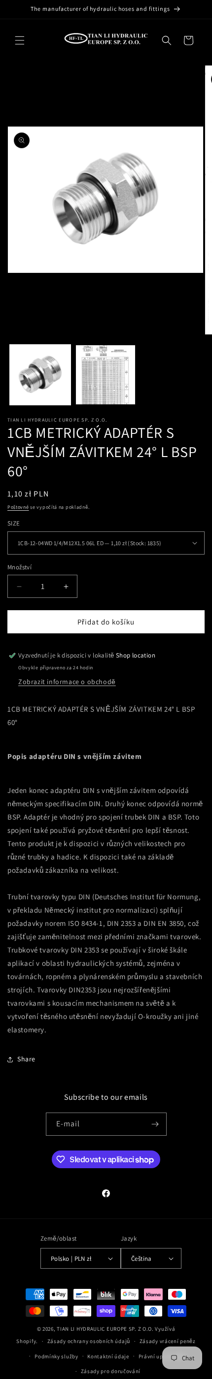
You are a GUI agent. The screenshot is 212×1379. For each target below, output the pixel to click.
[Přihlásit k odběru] (155, 1124)
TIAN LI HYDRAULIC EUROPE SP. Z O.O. (105, 1328)
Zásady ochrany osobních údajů (88, 1341)
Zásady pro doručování (111, 1371)
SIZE (13, 523)
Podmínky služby (56, 1356)
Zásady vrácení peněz (168, 1341)
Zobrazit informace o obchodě (67, 681)
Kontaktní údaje (108, 1356)
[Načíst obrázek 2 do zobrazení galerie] (105, 375)
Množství (19, 567)
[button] (20, 40)
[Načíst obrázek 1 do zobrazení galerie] (40, 375)
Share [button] (26, 1058)
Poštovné (18, 507)
